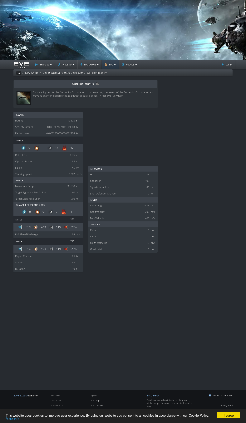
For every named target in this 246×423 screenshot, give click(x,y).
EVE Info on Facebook (223, 395)
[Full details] (97, 84)
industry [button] (67, 64)
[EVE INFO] (21, 64)
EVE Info (33, 395)
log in (228, 64)
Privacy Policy (227, 405)
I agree (229, 415)
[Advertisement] (123, 30)
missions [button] (44, 64)
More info (12, 418)
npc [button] (111, 64)
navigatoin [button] (90, 64)
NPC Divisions (97, 405)
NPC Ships (96, 400)
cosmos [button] (130, 64)
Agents (94, 395)
